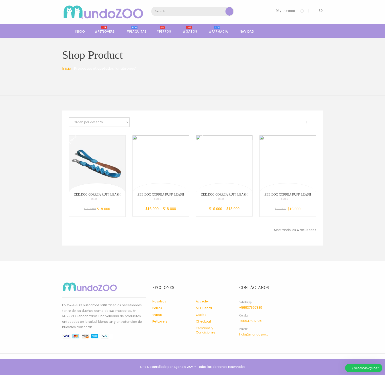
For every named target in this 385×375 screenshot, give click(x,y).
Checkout (203, 321)
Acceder (202, 301)
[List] (311, 122)
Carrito (201, 314)
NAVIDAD (247, 31)
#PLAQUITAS (136, 31)
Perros (157, 308)
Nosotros (159, 301)
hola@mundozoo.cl (254, 334)
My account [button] (285, 10)
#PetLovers (105, 31)
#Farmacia (218, 31)
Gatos (157, 314)
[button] (317, 10)
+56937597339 (250, 307)
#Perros (163, 31)
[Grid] (301, 122)
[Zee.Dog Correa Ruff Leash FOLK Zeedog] (161, 163)
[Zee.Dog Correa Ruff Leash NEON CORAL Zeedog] (224, 163)
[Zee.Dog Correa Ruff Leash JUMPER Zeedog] (288, 163)
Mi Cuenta (204, 308)
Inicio (80, 31)
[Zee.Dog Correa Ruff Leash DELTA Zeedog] (97, 163)
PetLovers (159, 321)
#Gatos (190, 31)
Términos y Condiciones (205, 330)
